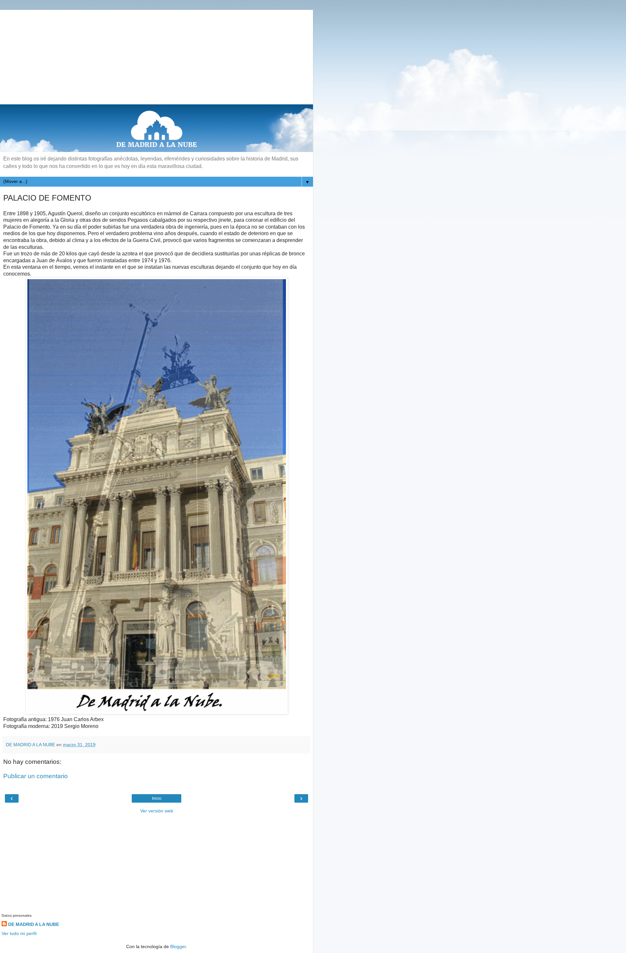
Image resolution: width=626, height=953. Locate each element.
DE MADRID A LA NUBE (33, 924)
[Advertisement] (156, 55)
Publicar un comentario (35, 776)
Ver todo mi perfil (19, 933)
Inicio (156, 798)
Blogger (178, 946)
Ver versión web (156, 810)
